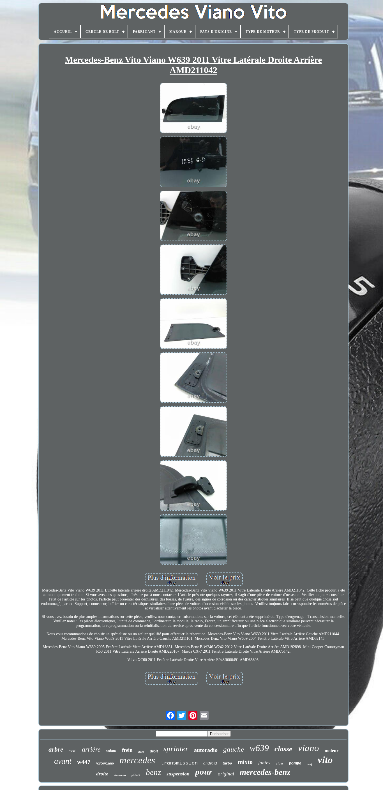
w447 (84, 762)
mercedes (137, 760)
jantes (264, 762)
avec (141, 751)
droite (102, 774)
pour (203, 772)
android (210, 763)
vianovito (120, 775)
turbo (227, 763)
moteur (331, 750)
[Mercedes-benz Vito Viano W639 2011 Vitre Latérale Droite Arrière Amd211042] (193, 108)
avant (62, 761)
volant (111, 751)
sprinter (175, 749)
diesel (72, 751)
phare (135, 774)
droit (154, 751)
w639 (259, 748)
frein (127, 750)
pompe (295, 763)
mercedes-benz (265, 772)
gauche (233, 749)
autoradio (206, 750)
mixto (245, 761)
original (226, 774)
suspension (178, 774)
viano (308, 748)
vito (325, 759)
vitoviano (105, 764)
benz (153, 772)
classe (283, 749)
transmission (179, 762)
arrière (91, 749)
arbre (56, 749)
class (279, 763)
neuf (309, 764)
